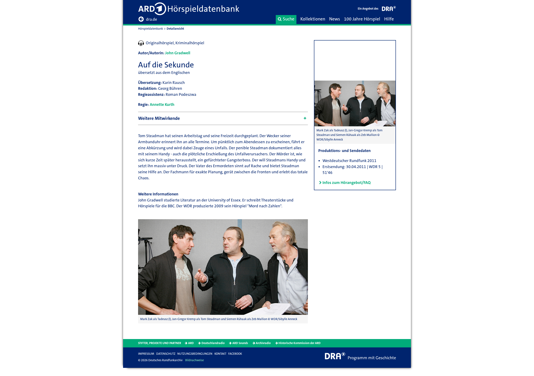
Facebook (235, 354)
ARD (191, 343)
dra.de (151, 19)
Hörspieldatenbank (150, 29)
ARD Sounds (240, 343)
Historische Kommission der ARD (299, 343)
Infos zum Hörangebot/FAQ (346, 182)
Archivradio (263, 343)
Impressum (146, 354)
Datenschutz (165, 354)
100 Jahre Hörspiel (362, 19)
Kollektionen (312, 19)
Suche (288, 19)
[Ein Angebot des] (389, 9)
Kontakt (220, 354)
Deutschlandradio (213, 343)
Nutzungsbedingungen (194, 354)
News (334, 19)
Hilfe (389, 19)
